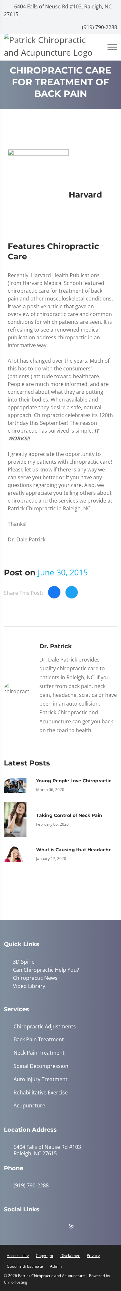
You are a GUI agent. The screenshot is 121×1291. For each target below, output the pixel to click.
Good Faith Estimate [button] (25, 1265)
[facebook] (28, 1226)
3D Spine (22, 961)
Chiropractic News (34, 977)
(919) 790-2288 (99, 27)
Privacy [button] (93, 1254)
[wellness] (75, 1226)
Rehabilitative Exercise (41, 1091)
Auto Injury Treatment (40, 1078)
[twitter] (60, 1226)
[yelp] (44, 1226)
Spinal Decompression (41, 1064)
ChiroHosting (15, 1281)
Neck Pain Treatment (39, 1051)
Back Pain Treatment (39, 1038)
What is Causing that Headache (74, 850)
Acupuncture (29, 1104)
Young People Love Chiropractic (73, 781)
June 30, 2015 (63, 572)
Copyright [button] (44, 1254)
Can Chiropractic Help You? (45, 969)
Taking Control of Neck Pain (69, 815)
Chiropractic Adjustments (45, 1025)
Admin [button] (56, 1265)
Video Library (28, 985)
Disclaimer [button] (70, 1254)
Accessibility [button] (18, 1254)
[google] (12, 1226)
